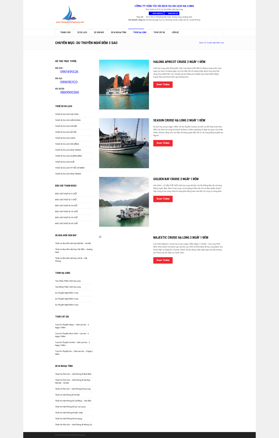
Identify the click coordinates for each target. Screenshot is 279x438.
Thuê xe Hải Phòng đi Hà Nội (67, 395)
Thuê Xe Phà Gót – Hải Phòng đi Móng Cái (73, 424)
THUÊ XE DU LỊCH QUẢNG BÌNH (68, 156)
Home (201, 43)
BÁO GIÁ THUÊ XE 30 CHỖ (66, 211)
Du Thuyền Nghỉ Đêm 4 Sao (67, 299)
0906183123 (69, 82)
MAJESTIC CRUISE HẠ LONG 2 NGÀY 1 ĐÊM (180, 237)
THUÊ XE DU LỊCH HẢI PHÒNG (68, 120)
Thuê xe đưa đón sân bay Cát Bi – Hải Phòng (71, 260)
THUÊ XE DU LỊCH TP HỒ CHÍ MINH (70, 168)
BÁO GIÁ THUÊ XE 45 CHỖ (66, 223)
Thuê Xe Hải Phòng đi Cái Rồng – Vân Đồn (73, 401)
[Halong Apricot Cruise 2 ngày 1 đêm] (124, 85)
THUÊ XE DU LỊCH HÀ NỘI (66, 126)
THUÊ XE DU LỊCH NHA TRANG (68, 150)
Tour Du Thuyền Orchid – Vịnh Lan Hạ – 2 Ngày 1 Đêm (72, 344)
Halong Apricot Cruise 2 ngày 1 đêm (179, 62)
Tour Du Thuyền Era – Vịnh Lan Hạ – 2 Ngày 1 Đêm (74, 353)
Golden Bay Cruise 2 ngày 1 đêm (175, 179)
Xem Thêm (163, 84)
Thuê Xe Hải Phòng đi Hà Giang (68, 418)
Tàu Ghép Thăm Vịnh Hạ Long (68, 281)
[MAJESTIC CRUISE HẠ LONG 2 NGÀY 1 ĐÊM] (124, 260)
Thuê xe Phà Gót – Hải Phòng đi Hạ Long (73, 389)
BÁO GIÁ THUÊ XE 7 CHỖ (65, 199)
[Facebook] (206, 435)
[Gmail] (216, 435)
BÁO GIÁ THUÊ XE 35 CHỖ (66, 217)
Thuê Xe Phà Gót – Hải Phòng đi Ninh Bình (73, 374)
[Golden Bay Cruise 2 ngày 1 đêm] (124, 202)
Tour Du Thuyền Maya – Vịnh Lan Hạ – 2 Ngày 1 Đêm (72, 326)
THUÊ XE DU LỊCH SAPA (65, 138)
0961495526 (69, 72)
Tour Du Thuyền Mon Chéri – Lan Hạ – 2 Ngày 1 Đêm (72, 335)
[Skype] (209, 435)
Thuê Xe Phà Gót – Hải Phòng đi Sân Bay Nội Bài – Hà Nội (72, 381)
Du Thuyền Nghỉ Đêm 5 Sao (66, 305)
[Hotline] (213, 435)
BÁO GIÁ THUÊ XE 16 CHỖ (66, 205)
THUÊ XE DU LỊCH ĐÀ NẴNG (67, 144)
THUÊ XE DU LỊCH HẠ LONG (67, 114)
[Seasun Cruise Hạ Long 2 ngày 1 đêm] (124, 143)
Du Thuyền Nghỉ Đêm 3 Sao (214, 43)
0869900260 (69, 93)
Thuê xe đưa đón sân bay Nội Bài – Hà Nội (73, 243)
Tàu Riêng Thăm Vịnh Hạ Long (68, 287)
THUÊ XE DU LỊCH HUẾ (64, 162)
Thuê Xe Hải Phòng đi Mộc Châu (69, 412)
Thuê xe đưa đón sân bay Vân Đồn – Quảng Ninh (73, 251)
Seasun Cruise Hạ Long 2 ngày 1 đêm (179, 120)
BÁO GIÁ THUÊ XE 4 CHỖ (66, 193)
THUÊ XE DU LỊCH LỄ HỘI (65, 132)
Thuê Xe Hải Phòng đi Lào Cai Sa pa (70, 407)
